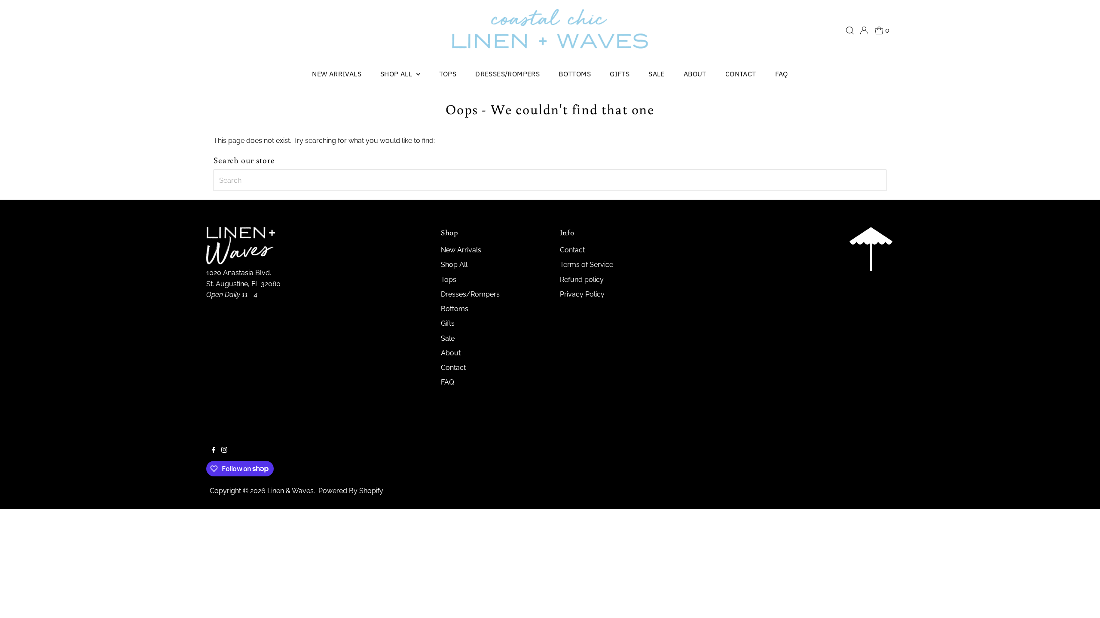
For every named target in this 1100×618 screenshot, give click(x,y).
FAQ (781, 74)
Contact (740, 74)
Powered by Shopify (350, 491)
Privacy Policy (582, 294)
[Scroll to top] (1082, 600)
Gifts (619, 74)
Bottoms (575, 74)
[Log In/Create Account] (864, 30)
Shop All (397, 74)
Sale (656, 74)
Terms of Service (586, 265)
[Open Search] (850, 30)
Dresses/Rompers (507, 74)
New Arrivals (336, 74)
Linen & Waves (290, 491)
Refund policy (582, 280)
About (695, 74)
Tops (448, 74)
